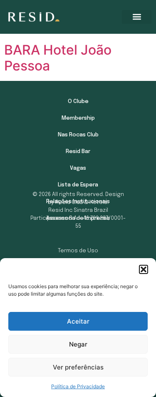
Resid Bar (78, 151)
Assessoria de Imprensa (78, 218)
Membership (78, 118)
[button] (143, 269)
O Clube (78, 101)
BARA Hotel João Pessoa (57, 58)
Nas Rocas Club (78, 135)
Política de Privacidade (78, 386)
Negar (78, 344)
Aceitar (78, 321)
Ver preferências (78, 367)
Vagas (78, 168)
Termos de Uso (78, 251)
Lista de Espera (78, 185)
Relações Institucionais (78, 201)
